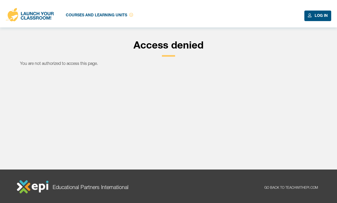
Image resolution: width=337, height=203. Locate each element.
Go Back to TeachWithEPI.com (291, 188)
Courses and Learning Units (96, 15)
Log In (321, 16)
